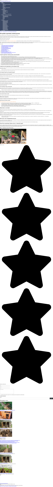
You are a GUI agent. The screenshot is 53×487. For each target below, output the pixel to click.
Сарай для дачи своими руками (4, 483)
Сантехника (4, 8)
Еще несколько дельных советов (5, 50)
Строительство (3, 9)
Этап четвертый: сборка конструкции (6, 48)
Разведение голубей (5, 21)
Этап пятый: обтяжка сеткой (4, 49)
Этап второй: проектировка (4, 47)
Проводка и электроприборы (6, 7)
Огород (4, 17)
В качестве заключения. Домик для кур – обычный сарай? (8, 52)
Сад (3, 19)
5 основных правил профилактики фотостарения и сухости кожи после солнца (9, 442)
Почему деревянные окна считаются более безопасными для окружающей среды (10, 440)
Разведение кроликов (5, 20)
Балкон (4, 3)
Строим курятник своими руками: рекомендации (7, 45)
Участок (2, 14)
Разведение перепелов (5, 26)
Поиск (1, 397)
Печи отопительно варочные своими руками (5, 419)
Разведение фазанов (5, 28)
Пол (3, 6)
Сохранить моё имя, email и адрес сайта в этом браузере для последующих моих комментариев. (12, 394)
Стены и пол (4, 11)
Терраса (4, 12)
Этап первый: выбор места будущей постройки (7, 46)
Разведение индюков (5, 22)
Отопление (4, 5)
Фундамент (4, 13)
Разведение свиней (5, 27)
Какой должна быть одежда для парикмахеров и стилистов (7, 441)
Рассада (4, 18)
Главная (2, 2)
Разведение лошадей (5, 25)
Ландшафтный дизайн (5, 16)
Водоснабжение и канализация (7, 4)
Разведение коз (5, 23)
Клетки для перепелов (2, 437)
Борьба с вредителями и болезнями (7, 15)
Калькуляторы (3, 30)
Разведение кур (5, 24)
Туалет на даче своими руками (3, 428)
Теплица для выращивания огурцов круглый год (6, 473)
